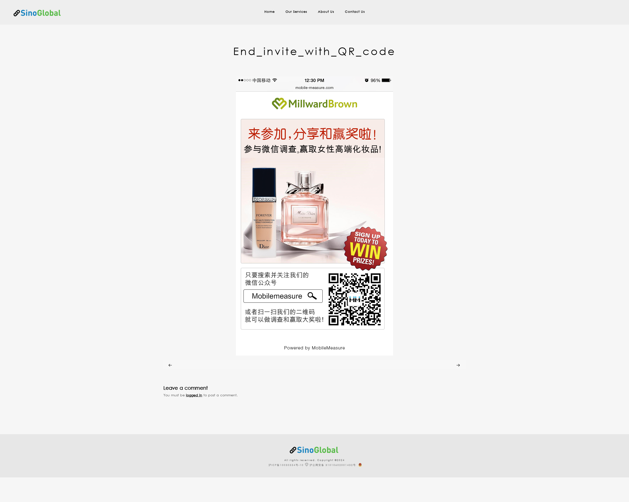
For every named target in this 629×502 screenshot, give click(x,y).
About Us (326, 12)
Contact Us (355, 12)
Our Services (296, 12)
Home (269, 12)
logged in (194, 395)
